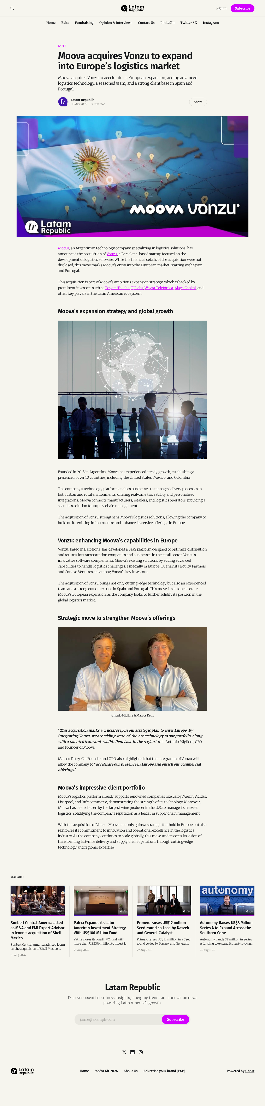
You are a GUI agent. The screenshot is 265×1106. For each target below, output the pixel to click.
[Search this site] (12, 8)
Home (50, 23)
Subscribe (242, 8)
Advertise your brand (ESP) (164, 1071)
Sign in (221, 8)
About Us (131, 1071)
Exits (65, 23)
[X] (124, 1052)
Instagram (211, 23)
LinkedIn (167, 23)
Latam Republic (82, 100)
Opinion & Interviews (115, 23)
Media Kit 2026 (106, 1071)
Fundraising (84, 23)
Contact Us (146, 23)
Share (198, 102)
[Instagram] (141, 1052)
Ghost (249, 1071)
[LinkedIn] (132, 1052)
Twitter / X (188, 23)
